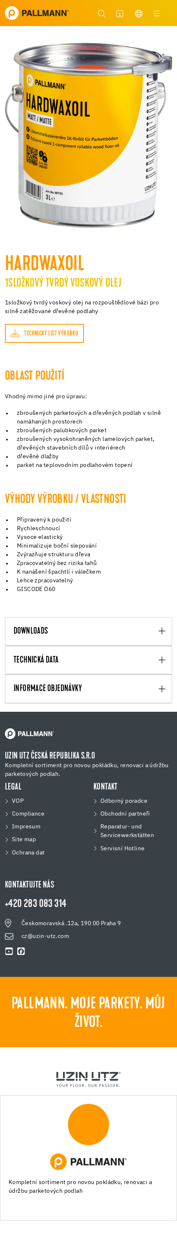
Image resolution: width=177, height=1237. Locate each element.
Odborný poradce (123, 801)
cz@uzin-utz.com (45, 936)
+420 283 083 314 (35, 904)
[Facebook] (21, 951)
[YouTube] (9, 951)
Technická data (36, 660)
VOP (17, 801)
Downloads (31, 631)
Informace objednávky (48, 689)
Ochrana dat (28, 853)
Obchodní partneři (125, 814)
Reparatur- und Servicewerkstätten (127, 831)
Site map (24, 839)
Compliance (28, 814)
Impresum (26, 827)
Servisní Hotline (122, 849)
